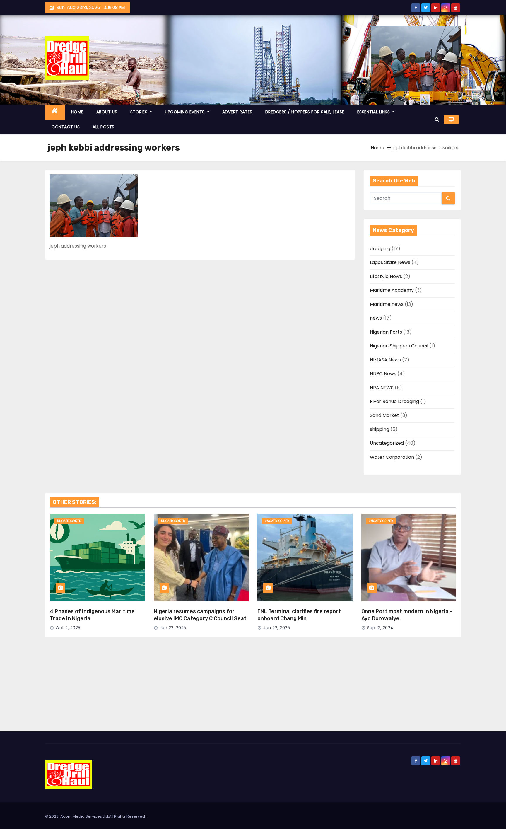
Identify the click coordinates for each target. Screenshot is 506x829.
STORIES (139, 112)
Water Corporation (392, 457)
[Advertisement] (253, 688)
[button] (437, 119)
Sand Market (384, 415)
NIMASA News (385, 359)
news (376, 318)
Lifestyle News (386, 276)
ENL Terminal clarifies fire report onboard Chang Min (299, 615)
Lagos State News (390, 262)
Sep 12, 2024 (380, 628)
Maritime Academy (392, 290)
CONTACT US (66, 127)
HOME (77, 112)
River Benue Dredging (394, 401)
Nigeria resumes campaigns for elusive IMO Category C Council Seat (200, 615)
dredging (380, 248)
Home (377, 147)
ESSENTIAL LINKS (374, 112)
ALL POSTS (103, 127)
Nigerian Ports (386, 332)
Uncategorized (387, 443)
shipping (379, 429)
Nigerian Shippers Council (399, 345)
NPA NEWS (382, 387)
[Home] (55, 112)
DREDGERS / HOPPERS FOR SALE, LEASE (304, 112)
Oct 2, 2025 (68, 628)
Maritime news (387, 304)
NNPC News (383, 373)
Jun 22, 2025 (173, 628)
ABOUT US (106, 112)
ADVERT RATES (237, 112)
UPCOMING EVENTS (185, 112)
